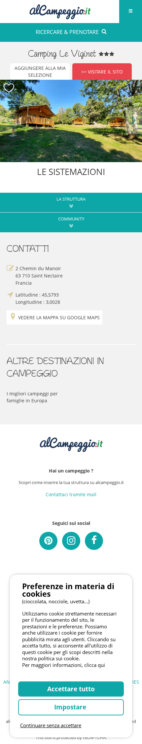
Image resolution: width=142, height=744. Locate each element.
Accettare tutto (71, 689)
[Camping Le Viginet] (71, 121)
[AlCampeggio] (60, 11)
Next (134, 121)
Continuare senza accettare (50, 725)
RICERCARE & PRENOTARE (67, 32)
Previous (8, 121)
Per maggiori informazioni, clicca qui (63, 665)
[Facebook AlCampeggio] (94, 541)
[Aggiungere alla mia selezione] (9, 88)
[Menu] (130, 11)
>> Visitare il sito (102, 72)
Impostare (71, 707)
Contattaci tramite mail (71, 494)
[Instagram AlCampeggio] (71, 541)
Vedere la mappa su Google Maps (59, 317)
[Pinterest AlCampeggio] (48, 541)
